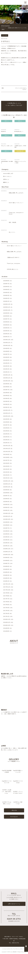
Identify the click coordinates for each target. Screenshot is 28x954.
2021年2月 (6, 475)
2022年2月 (6, 439)
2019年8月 (6, 525)
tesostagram (14, 816)
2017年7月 (6, 598)
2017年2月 (6, 613)
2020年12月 (6, 481)
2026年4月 (6, 292)
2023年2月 (6, 404)
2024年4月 (6, 363)
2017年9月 (6, 592)
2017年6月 (6, 601)
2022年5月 (6, 430)
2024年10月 (6, 345)
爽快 (3, 88)
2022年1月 (6, 442)
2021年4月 (6, 469)
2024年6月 (6, 357)
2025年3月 (6, 330)
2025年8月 (6, 316)
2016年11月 (6, 622)
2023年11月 (6, 377)
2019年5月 (6, 534)
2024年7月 (6, 354)
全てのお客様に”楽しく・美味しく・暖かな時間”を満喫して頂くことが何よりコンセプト (13, 747)
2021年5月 (6, 466)
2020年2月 (6, 507)
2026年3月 (6, 295)
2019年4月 (6, 536)
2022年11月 (6, 413)
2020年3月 (6, 504)
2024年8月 (6, 351)
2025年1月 (6, 336)
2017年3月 (6, 610)
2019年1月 (6, 545)
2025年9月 (6, 313)
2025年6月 (6, 321)
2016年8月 (6, 631)
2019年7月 (6, 528)
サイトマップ (11, 948)
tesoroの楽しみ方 (8, 173)
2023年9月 (6, 383)
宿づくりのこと (7, 176)
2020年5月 (6, 498)
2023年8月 (6, 386)
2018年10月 (6, 554)
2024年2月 (6, 369)
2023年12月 (6, 375)
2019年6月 (6, 531)
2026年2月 (6, 298)
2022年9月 (6, 419)
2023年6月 (6, 392)
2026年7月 (6, 283)
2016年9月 (6, 628)
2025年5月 (6, 324)
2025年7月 (6, 319)
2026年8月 (6, 280)
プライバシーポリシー (19, 948)
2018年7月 (6, 563)
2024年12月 (6, 339)
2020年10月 (6, 486)
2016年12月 (6, 619)
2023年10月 (6, 380)
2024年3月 (6, 366)
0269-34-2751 (14, 919)
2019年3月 (6, 539)
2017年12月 (6, 584)
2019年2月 (6, 542)
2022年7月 (6, 425)
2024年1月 (6, 372)
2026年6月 (6, 286)
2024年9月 (6, 348)
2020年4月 (6, 501)
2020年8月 (6, 492)
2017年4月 (6, 607)
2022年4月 (6, 433)
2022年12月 (6, 410)
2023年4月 (6, 398)
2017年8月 (6, 595)
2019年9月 (6, 522)
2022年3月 (6, 436)
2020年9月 (6, 489)
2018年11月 (6, 551)
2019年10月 (6, 519)
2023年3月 (6, 401)
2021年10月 (6, 451)
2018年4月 (6, 572)
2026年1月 (6, 301)
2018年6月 (6, 566)
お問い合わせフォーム (14, 903)
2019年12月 (6, 513)
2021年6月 (6, 463)
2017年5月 (6, 604)
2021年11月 (6, 448)
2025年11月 (6, 307)
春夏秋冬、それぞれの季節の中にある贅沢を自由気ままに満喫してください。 (14, 675)
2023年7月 (6, 389)
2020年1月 (6, 510)
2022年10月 (6, 416)
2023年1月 (6, 407)
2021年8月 (6, 457)
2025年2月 (6, 333)
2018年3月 (6, 575)
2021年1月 (6, 478)
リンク (5, 948)
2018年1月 (6, 581)
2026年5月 (6, 289)
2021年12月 (6, 445)
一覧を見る (14, 810)
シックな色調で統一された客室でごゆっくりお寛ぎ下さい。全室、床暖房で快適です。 (14, 711)
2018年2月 (6, 578)
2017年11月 (6, 587)
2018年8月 (6, 560)
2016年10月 (6, 625)
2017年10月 (6, 589)
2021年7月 (6, 460)
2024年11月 (6, 342)
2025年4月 (6, 327)
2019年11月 (6, 516)
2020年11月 (6, 484)
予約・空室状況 (26, 944)
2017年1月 (6, 616)
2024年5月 (6, 360)
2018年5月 (6, 569)
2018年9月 (6, 557)
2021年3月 (6, 472)
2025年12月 (6, 304)
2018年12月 (6, 548)
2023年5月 (6, 395)
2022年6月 (6, 428)
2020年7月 (6, 495)
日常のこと (6, 179)
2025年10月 (6, 310)
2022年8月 (6, 422)
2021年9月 (6, 454)
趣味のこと (6, 182)
